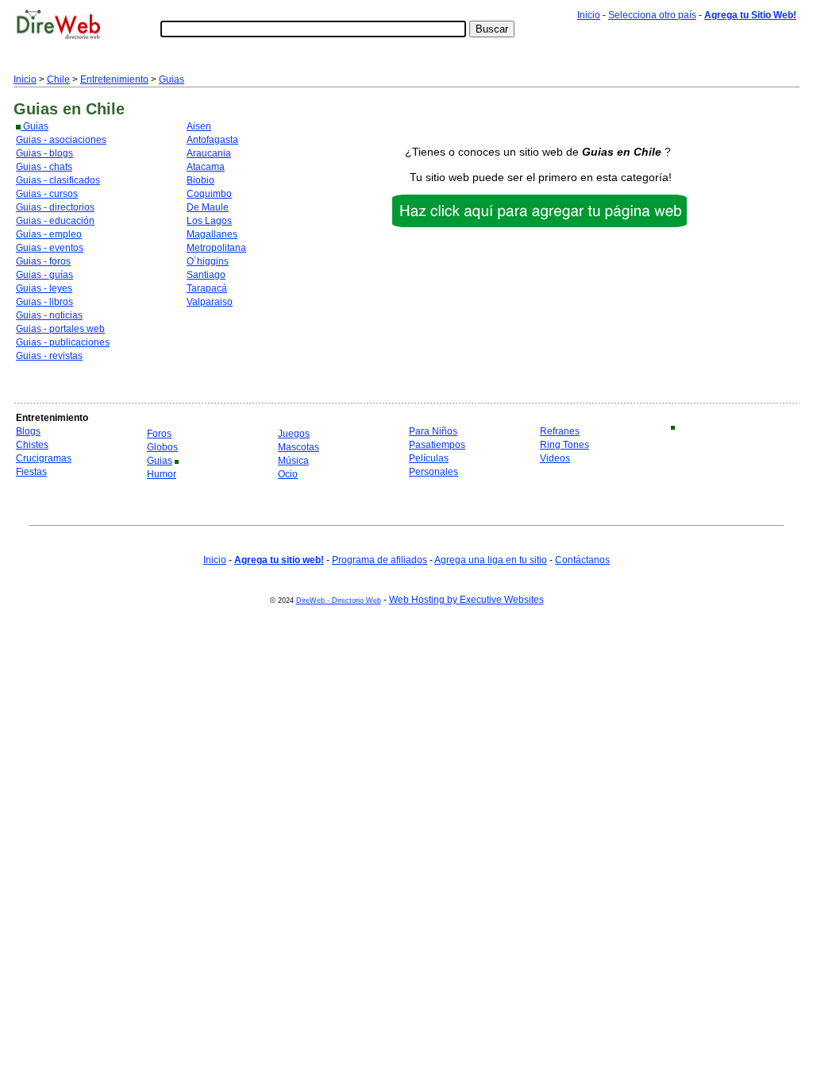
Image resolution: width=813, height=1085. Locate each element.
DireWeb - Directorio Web (338, 600)
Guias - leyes (44, 288)
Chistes (32, 444)
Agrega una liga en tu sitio (490, 560)
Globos (162, 447)
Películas (429, 458)
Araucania (209, 153)
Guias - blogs (44, 153)
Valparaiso (210, 301)
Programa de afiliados (379, 560)
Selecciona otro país (652, 15)
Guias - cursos (47, 193)
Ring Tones (564, 444)
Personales (433, 471)
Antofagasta (212, 139)
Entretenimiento (114, 79)
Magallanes (212, 234)
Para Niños (433, 431)
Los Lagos (209, 220)
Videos (555, 458)
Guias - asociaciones (61, 139)
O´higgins (208, 261)
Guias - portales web (60, 328)
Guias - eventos (49, 247)
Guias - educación (55, 220)
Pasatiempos (437, 444)
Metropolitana (216, 247)
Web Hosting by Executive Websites (466, 599)
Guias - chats (44, 166)
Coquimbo (209, 193)
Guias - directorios (55, 207)
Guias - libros (44, 301)
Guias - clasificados (58, 180)
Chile (58, 79)
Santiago (206, 274)
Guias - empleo (49, 234)
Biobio (200, 180)
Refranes (560, 431)
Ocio (288, 474)
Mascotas (298, 447)
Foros (159, 433)
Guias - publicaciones (63, 342)
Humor (161, 474)
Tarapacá (207, 288)
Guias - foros (43, 261)
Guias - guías (44, 274)
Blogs (28, 431)
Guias (171, 79)
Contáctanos (582, 560)
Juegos (294, 433)
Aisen (199, 126)
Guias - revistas (49, 355)
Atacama (206, 166)
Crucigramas (43, 458)
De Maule (208, 207)
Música (293, 460)
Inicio (588, 15)
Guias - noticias (49, 315)
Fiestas (31, 471)
